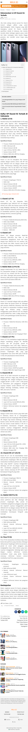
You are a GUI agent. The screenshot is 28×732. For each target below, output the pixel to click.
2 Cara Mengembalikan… (12, 647)
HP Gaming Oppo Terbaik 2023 (10, 194)
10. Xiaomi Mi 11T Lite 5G (11, 85)
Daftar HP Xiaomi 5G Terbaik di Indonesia (12, 67)
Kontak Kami (7, 714)
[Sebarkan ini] (15, 611)
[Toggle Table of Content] (21, 65)
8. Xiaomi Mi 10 (8, 82)
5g (1, 605)
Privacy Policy (20, 712)
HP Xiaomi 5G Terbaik (9, 605)
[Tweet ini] (19, 611)
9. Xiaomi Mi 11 (8, 84)
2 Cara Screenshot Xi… (11, 659)
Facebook (8, 719)
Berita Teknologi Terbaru (12, 728)
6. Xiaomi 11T (8, 78)
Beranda (7, 712)
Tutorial (8, 646)
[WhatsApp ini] (25, 611)
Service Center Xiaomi (10, 666)
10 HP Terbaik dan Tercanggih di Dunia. (16, 674)
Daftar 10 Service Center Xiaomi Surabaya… (14, 668)
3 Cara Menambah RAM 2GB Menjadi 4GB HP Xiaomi (13, 104)
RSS (14, 722)
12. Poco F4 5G (9, 89)
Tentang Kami (20, 714)
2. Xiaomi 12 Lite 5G (9, 71)
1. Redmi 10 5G (8, 69)
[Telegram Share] (22, 611)
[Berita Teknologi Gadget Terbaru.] (14, 2)
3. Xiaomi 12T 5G (8, 73)
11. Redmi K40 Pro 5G (10, 87)
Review (7, 640)
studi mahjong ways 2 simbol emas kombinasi (13, 703)
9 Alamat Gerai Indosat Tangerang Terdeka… (14, 680)
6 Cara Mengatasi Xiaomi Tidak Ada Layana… (14, 691)
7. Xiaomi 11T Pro (9, 80)
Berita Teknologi (9, 673)
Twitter (21, 719)
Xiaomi (17, 605)
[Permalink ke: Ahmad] (2, 18)
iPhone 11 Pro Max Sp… (12, 641)
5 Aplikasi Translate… (11, 636)
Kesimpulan (5, 91)
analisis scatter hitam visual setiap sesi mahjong (10, 698)
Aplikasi (7, 634)
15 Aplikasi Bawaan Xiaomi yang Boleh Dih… (15, 686)
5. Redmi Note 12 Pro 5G (10, 76)
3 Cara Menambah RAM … (12, 653)
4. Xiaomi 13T (8, 74)
